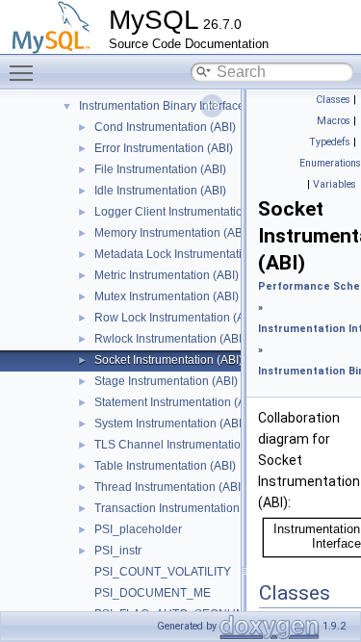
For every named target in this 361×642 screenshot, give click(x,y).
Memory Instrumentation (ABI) (171, 233)
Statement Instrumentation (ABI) (177, 402)
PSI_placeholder (138, 529)
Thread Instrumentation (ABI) (169, 487)
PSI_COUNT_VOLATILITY (162, 571)
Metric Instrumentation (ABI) (166, 275)
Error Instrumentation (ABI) (163, 148)
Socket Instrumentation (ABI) (168, 360)
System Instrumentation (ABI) (169, 423)
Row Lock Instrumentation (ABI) (176, 317)
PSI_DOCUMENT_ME (152, 593)
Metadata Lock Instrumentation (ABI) (189, 254)
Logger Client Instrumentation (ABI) (186, 211)
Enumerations (330, 163)
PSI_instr (118, 550)
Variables (334, 184)
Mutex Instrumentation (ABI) (166, 296)
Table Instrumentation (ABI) (165, 466)
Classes (333, 99)
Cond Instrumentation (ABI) (165, 127)
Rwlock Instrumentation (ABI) (169, 339)
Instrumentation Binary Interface (162, 106)
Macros (333, 121)
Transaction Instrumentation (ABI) (181, 508)
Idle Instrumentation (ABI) (160, 190)
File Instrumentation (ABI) (160, 169)
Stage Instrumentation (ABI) (166, 381)
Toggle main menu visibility (25, 72)
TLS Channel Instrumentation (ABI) (185, 444)
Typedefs (329, 142)
